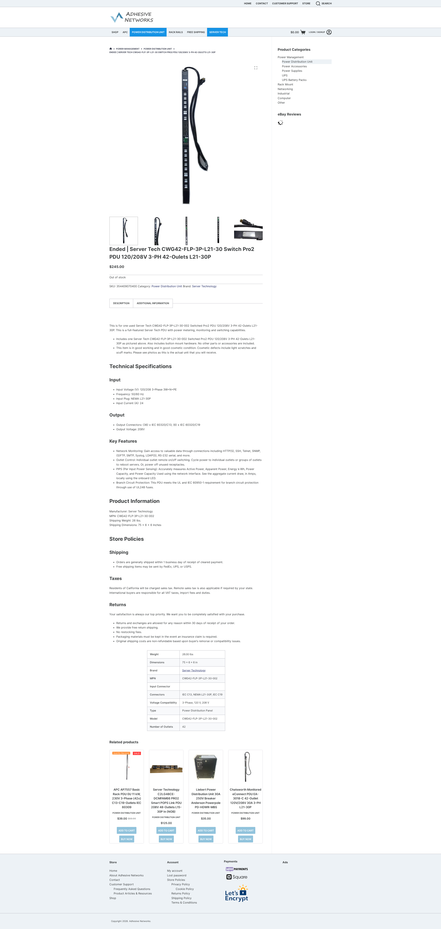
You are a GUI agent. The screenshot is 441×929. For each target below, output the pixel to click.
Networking (285, 89)
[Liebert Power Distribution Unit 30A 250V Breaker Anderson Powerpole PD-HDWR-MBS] (206, 767)
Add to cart (127, 830)
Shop (112, 898)
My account (174, 870)
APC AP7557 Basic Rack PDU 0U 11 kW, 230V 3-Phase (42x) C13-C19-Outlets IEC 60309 (126, 798)
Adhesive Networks (139, 921)
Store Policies (176, 880)
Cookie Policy (185, 889)
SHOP (115, 32)
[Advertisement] (300, 888)
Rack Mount (285, 84)
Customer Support (285, 3)
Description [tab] (121, 303)
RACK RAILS (176, 32)
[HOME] (110, 48)
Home (248, 3)
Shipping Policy (181, 898)
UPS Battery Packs (294, 80)
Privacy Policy (180, 884)
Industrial (284, 93)
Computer (284, 98)
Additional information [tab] (153, 303)
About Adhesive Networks (126, 875)
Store (306, 3)
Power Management (291, 57)
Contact (262, 3)
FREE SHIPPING (196, 32)
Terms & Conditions (184, 902)
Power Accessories (294, 66)
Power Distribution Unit (167, 286)
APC (125, 32)
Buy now (126, 839)
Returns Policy (180, 893)
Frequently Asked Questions (132, 889)
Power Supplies (292, 70)
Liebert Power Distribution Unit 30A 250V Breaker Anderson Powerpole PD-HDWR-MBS (205, 798)
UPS (285, 75)
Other (281, 102)
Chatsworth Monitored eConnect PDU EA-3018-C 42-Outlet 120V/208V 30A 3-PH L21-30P (245, 798)
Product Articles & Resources (133, 893)
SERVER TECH (217, 32)
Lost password (176, 875)
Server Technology (204, 286)
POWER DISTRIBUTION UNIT (148, 32)
